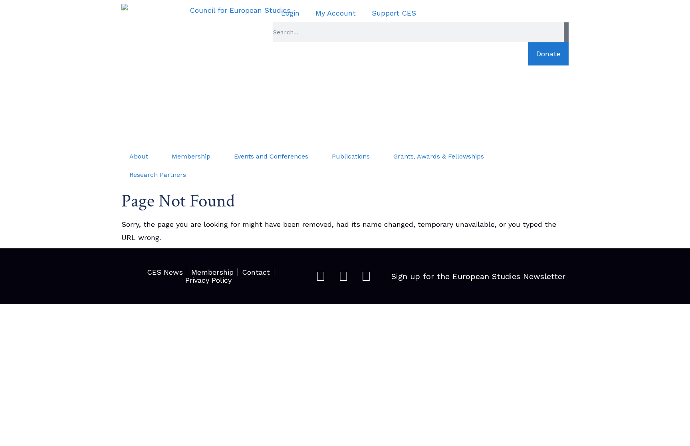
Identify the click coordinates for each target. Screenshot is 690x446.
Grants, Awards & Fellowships (438, 156)
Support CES (394, 13)
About (138, 156)
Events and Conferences (271, 156)
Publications (351, 156)
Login (290, 13)
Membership (191, 156)
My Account (335, 13)
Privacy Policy (208, 280)
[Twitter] (343, 276)
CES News (165, 272)
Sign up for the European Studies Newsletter (478, 276)
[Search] (566, 32)
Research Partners (157, 174)
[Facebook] (320, 276)
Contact (256, 272)
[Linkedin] (366, 276)
